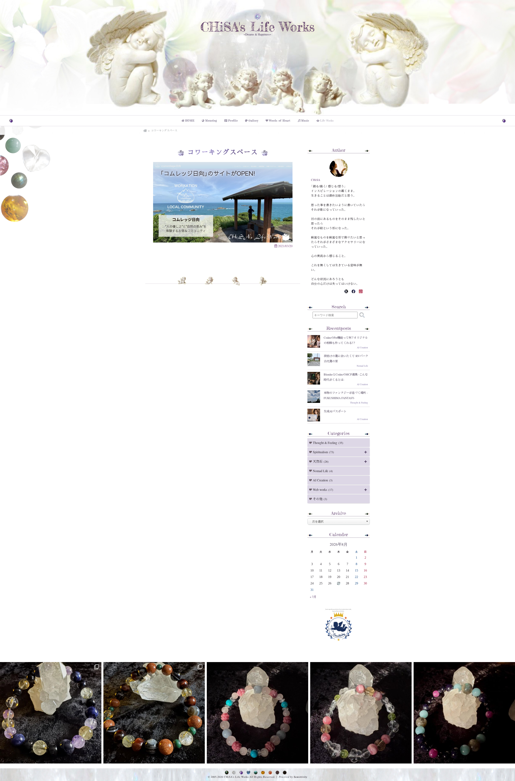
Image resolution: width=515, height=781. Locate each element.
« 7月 (313, 597)
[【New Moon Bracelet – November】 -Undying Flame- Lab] (464, 712)
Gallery (253, 120)
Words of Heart (279, 120)
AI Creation (323, 480)
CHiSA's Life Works (257, 26)
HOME (190, 120)
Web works (323, 489)
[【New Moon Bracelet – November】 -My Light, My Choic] (361, 712)
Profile (233, 120)
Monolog (211, 120)
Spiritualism (323, 452)
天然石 (321, 461)
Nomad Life (323, 471)
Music (305, 120)
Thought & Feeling (328, 443)
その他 (320, 499)
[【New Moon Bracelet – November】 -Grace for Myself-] (257, 712)
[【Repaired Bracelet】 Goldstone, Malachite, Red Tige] (154, 712)
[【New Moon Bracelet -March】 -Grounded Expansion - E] (50, 712)
